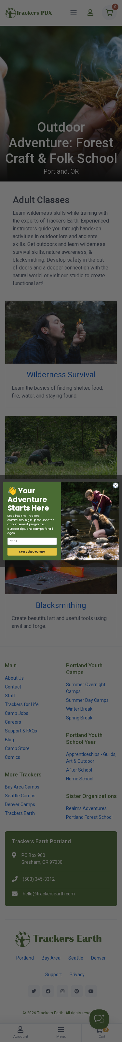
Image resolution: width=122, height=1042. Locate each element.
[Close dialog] (115, 485)
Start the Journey (32, 552)
